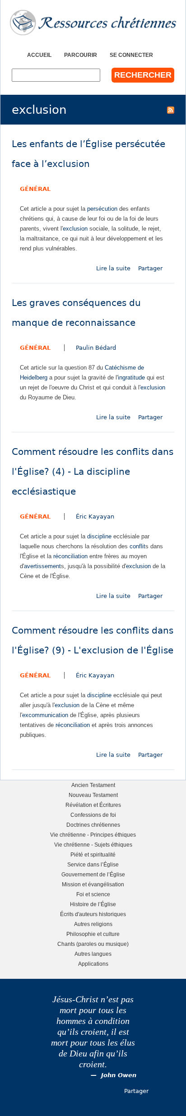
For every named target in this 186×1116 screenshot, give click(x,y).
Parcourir (80, 55)
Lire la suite (113, 268)
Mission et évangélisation (93, 884)
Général (35, 188)
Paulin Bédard (96, 347)
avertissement (42, 566)
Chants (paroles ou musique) (93, 944)
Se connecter (131, 55)
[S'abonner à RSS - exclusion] (170, 110)
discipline (99, 536)
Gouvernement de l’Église (93, 874)
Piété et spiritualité (93, 854)
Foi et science (93, 894)
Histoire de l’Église (93, 904)
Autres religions (93, 924)
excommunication (45, 715)
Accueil (39, 55)
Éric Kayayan (95, 516)
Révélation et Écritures (93, 805)
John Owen (118, 1075)
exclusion (75, 228)
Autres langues (93, 954)
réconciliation (70, 556)
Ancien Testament (93, 785)
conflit (137, 546)
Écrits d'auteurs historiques (93, 914)
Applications (93, 964)
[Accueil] (93, 22)
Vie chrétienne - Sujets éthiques (93, 844)
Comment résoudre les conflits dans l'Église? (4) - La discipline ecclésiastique (92, 472)
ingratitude (131, 377)
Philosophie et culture (93, 934)
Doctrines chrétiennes (93, 825)
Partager (150, 268)
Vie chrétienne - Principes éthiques (93, 835)
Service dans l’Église (93, 864)
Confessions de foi (93, 815)
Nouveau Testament (93, 795)
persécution (102, 208)
